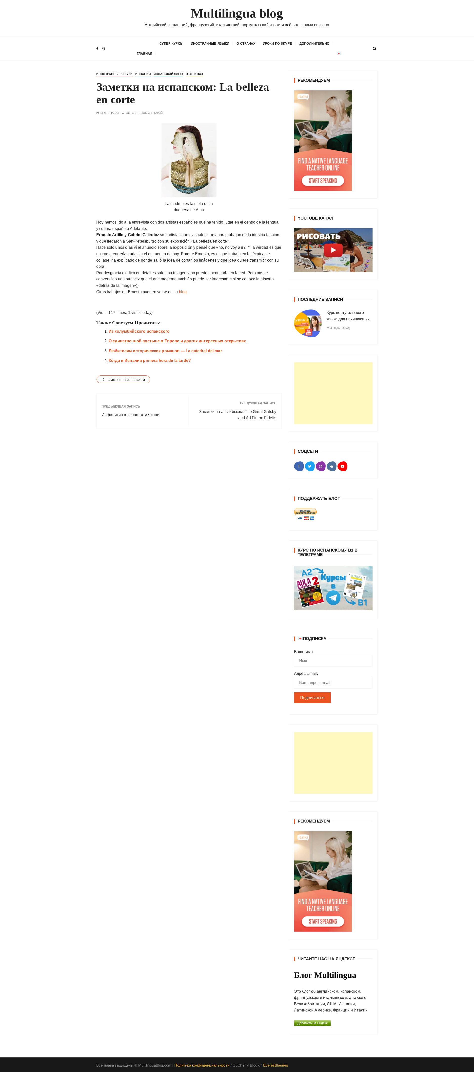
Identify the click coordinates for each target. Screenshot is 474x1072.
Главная (144, 54)
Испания (143, 74)
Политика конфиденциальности (201, 1065)
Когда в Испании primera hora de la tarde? (150, 360)
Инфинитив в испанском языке (130, 415)
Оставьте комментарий (144, 113)
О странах (246, 43)
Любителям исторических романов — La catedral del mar (165, 351)
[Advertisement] (333, 393)
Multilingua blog (237, 13)
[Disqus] (188, 500)
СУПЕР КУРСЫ (171, 43)
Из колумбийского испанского (139, 331)
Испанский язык (168, 74)
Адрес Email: (306, 673)
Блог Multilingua (325, 975)
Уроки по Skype (277, 43)
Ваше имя (303, 652)
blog (182, 292)
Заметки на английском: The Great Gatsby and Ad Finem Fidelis (237, 415)
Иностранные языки (210, 43)
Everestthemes (275, 1065)
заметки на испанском (126, 379)
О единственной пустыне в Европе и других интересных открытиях (177, 341)
